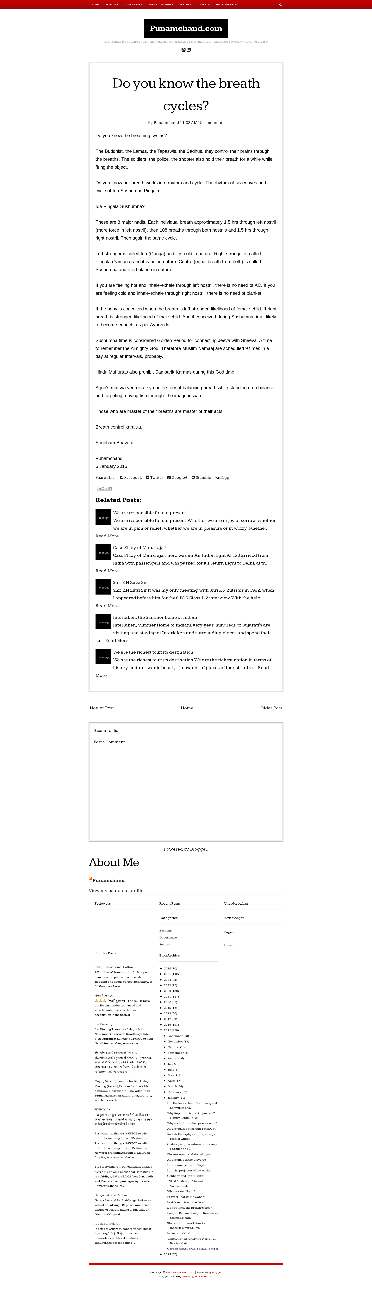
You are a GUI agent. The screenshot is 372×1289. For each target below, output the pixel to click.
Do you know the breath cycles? (189, 1208)
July (171, 1064)
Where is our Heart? (181, 1191)
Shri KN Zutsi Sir (130, 582)
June (171, 1070)
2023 (168, 985)
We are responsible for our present (149, 513)
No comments (211, 122)
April (172, 1081)
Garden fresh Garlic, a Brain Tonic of (192, 1249)
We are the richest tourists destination (153, 652)
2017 (168, 1019)
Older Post (271, 708)
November (176, 1041)
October (174, 1047)
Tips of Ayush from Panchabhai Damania (123, 1167)
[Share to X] (106, 489)
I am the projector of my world (188, 1170)
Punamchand (109, 880)
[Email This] (99, 489)
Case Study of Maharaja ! (139, 547)
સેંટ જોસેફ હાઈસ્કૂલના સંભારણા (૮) (117, 1052)
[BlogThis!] (103, 489)
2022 (168, 991)
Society (164, 944)
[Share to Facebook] (110, 489)
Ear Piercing (103, 1024)
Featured (186, 4)
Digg (224, 477)
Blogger (198, 849)
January (174, 1098)
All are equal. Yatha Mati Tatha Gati (191, 1129)
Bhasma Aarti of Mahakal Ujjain (189, 1154)
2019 (168, 1008)
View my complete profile (116, 890)
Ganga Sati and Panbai (111, 1195)
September (176, 1053)
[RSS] (189, 50)
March (172, 1086)
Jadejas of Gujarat (107, 1223)
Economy (112, 4)
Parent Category (161, 4)
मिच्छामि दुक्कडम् (104, 996)
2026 (168, 968)
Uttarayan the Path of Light (186, 1165)
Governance (133, 4)
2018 (168, 1013)
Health (204, 4)
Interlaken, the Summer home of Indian (155, 617)
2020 (168, 1002)
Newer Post (102, 708)
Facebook (132, 477)
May (171, 1075)
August (173, 1058)
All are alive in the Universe (186, 1160)
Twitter (156, 477)
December (175, 1036)
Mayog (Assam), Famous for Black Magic (123, 1081)
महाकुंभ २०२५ (102, 1109)
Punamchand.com (186, 28)
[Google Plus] (184, 50)
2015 (168, 1030)
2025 (168, 974)
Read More (107, 536)
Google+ (179, 477)
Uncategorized (227, 4)
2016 (168, 1025)
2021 (168, 997)
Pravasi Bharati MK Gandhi (186, 1197)
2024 (168, 980)
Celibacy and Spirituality (185, 1176)
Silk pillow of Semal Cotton (114, 967)
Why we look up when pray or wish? (192, 1123)
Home (95, 4)
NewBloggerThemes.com (197, 1276)
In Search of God (178, 1233)
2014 (168, 1254)
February (175, 1092)
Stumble (203, 477)
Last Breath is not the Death (186, 1202)
